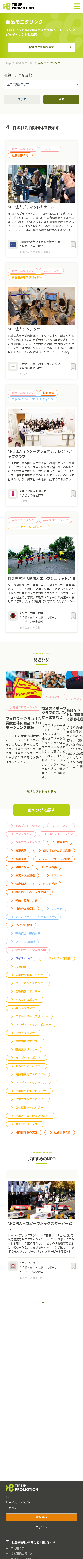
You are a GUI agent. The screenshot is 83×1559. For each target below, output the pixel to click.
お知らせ (11, 1508)
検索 (61, 99)
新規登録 (41, 1517)
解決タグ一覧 (24, 63)
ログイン (41, 1527)
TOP (8, 1496)
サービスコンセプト (18, 1502)
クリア (22, 99)
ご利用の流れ (18, 1548)
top (8, 63)
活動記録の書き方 (21, 1553)
